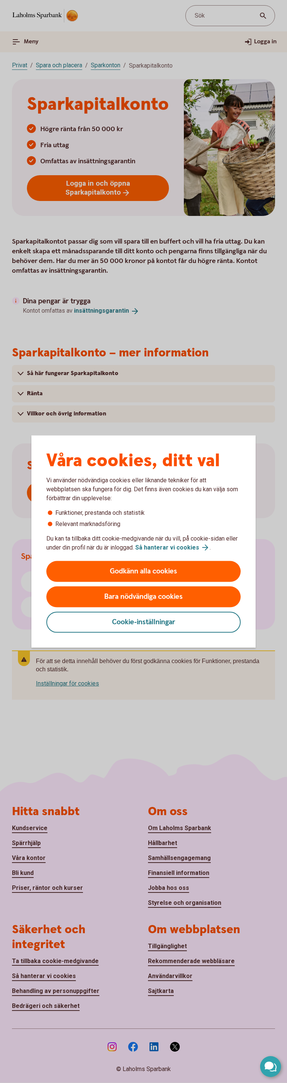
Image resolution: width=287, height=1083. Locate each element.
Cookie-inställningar (143, 622)
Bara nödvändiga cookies (143, 596)
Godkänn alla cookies (143, 571)
